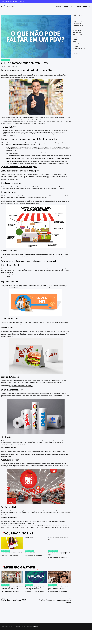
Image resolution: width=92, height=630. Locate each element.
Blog (72, 6)
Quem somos (58, 6)
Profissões (75, 46)
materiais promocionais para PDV (18, 143)
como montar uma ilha (51, 201)
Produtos (65, 6)
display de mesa (20, 188)
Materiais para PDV (77, 34)
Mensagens (76, 37)
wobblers (5, 463)
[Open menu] (1, 6)
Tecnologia (75, 50)
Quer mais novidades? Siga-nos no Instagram (19, 167)
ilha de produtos (6, 195)
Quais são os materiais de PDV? (18, 177)
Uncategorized (76, 53)
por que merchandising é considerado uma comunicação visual (31, 261)
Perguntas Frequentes (78, 44)
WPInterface (35, 626)
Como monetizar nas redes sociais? (11, 553)
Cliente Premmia (30, 553)
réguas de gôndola (13, 287)
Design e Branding (77, 21)
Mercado (75, 39)
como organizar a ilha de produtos (9, 203)
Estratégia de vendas (6, 60)
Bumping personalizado (8, 393)
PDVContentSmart (15, 66)
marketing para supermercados (41, 117)
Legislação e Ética (77, 32)
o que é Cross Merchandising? (21, 386)
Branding (75, 18)
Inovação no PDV (77, 30)
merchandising (13, 75)
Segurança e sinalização (79, 48)
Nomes (74, 41)
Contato (85, 6)
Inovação (77, 6)
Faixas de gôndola (5, 254)
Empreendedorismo (5, 584)
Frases (74, 28)
